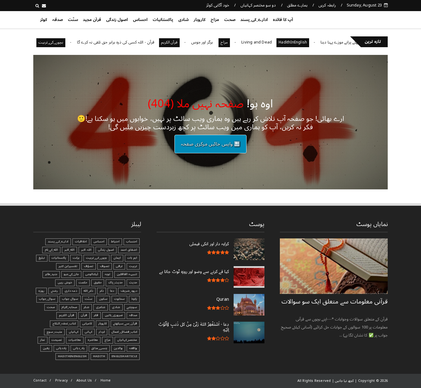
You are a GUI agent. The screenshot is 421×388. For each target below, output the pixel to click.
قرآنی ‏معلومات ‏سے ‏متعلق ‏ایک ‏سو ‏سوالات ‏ (334, 301)
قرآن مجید (92, 19)
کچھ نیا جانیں (363, 18)
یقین (46, 348)
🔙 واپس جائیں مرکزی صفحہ (210, 144)
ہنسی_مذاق (99, 348)
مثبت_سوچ (54, 332)
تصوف (104, 266)
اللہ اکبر (86, 250)
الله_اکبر (69, 250)
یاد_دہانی (79, 348)
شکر (86, 307)
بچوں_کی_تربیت (63, 42)
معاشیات (74, 340)
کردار (102, 332)
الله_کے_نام (51, 250)
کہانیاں (73, 332)
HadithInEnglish (305, 42)
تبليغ (42, 258)
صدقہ (57, 19)
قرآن (84, 315)
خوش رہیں (65, 282)
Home (105, 380)
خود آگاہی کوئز (217, 5)
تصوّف (88, 266)
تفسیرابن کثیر (68, 266)
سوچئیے (132, 307)
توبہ (107, 274)
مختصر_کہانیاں (127, 340)
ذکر (102, 291)
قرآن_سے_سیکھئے (125, 323)
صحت (229, 19)
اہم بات (132, 258)
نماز (42, 340)
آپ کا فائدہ (283, 19)
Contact (40, 380)
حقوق (98, 282)
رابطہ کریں (327, 5)
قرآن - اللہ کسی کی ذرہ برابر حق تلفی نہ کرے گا (128, 42)
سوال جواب (70, 299)
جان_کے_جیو (71, 274)
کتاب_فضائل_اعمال (124, 332)
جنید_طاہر (51, 274)
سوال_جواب (47, 299)
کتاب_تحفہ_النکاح (64, 323)
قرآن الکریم (182, 42)
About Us (84, 380)
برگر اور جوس (214, 42)
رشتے (54, 291)
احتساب (131, 241)
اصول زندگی (117, 19)
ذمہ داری (70, 291)
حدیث (133, 282)
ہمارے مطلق (297, 5)
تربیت (133, 266)
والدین (118, 348)
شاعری (100, 307)
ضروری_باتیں (114, 315)
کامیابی (87, 323)
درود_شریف (129, 291)
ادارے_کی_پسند (254, 19)
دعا (112, 291)
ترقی (119, 266)
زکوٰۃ (134, 299)
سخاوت (119, 299)
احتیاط (115, 241)
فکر (96, 315)
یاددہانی (61, 348)
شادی (183, 19)
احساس (140, 19)
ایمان (117, 258)
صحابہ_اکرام (69, 307)
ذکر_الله (88, 291)
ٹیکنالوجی (91, 274)
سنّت (73, 19)
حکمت (83, 282)
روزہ (41, 291)
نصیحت (56, 340)
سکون (103, 299)
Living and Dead (269, 42)
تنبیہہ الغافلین (127, 274)
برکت (76, 258)
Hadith (99, 356)
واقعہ (133, 348)
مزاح (215, 19)
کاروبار (200, 19)
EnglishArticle (124, 356)
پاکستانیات (163, 19)
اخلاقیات (81, 241)
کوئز (43, 19)
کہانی (88, 332)
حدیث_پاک (115, 282)
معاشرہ (93, 340)
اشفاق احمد (129, 250)
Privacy (61, 380)
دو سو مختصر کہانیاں (258, 5)
